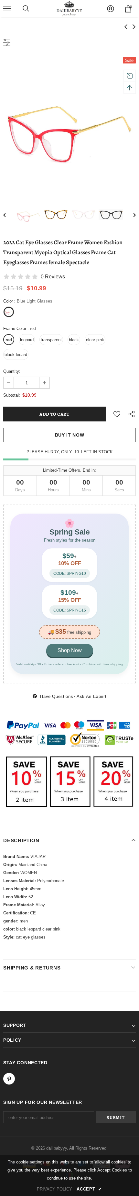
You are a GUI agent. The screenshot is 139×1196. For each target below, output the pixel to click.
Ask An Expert (91, 696)
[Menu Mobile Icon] (7, 9)
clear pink (95, 339)
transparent (51, 339)
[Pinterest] (9, 1079)
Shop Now (70, 650)
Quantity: (11, 371)
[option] (69, 123)
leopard (27, 339)
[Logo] (69, 8)
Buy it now (69, 435)
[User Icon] (110, 9)
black (74, 339)
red (8, 339)
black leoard (16, 354)
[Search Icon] (26, 8)
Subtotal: (11, 395)
